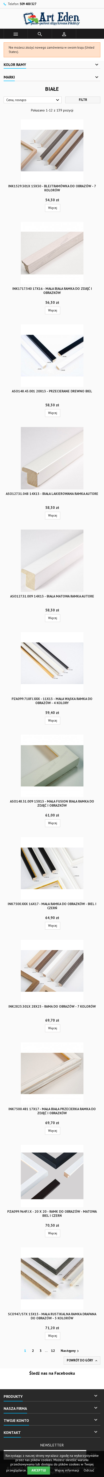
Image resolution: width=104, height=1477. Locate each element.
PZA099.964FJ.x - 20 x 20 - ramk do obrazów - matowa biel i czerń (52, 1213)
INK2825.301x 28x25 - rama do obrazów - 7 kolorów (52, 1006)
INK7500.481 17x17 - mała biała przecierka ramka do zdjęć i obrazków (52, 1111)
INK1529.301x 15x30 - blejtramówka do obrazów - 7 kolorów (52, 188)
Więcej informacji (67, 1470)
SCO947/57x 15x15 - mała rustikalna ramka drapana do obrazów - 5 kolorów (52, 1316)
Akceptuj (38, 1470)
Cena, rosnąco (33, 100)
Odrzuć (89, 1470)
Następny (70, 1350)
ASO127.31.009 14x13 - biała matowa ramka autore (52, 596)
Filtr (83, 100)
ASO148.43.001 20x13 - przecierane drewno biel (52, 391)
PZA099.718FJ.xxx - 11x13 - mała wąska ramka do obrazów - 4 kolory (52, 701)
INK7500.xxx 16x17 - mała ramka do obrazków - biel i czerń (52, 906)
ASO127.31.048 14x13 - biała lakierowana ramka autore (52, 494)
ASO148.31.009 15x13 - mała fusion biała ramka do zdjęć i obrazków (52, 803)
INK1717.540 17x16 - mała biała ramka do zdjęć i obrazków (52, 290)
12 (53, 1350)
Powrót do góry (82, 1360)
